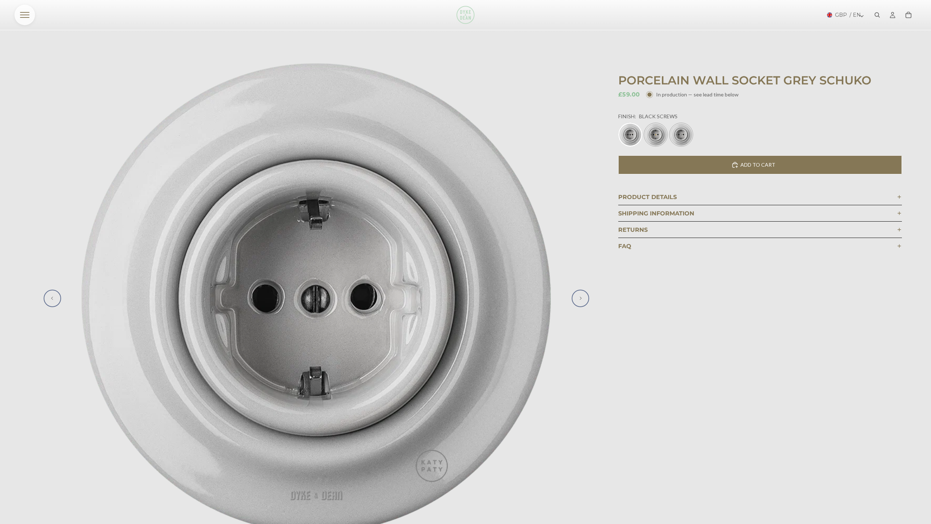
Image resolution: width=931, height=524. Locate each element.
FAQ (624, 246)
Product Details (647, 197)
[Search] (877, 15)
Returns (633, 229)
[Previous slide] (52, 298)
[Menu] (25, 15)
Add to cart (757, 165)
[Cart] (908, 15)
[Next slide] (580, 298)
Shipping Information (656, 213)
